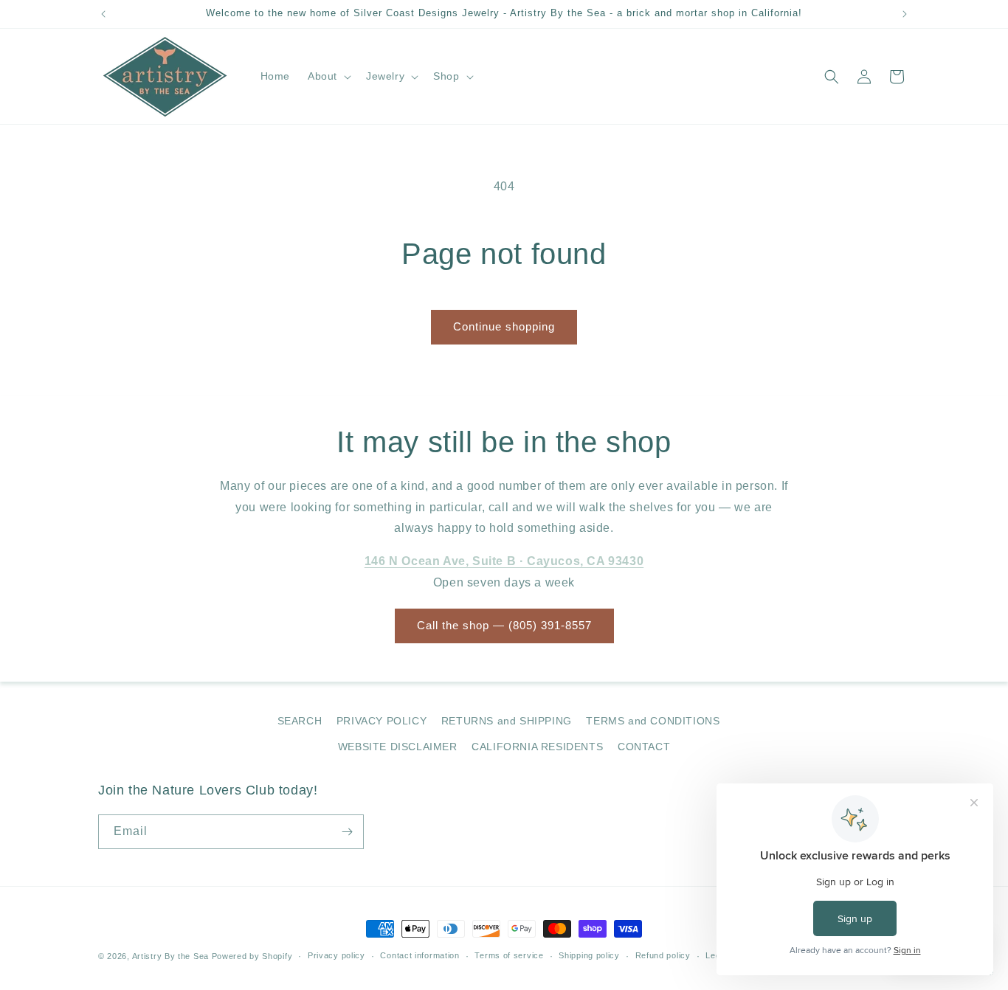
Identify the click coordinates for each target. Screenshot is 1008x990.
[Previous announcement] (103, 14)
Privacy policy (336, 955)
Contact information (419, 955)
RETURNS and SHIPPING (506, 721)
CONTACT (644, 746)
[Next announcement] (904, 14)
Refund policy (663, 955)
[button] (328, 75)
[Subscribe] (347, 831)
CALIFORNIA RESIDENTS (537, 746)
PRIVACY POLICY (381, 721)
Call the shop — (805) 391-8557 (504, 625)
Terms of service (508, 955)
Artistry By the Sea (172, 956)
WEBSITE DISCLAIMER (398, 746)
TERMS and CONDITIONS (652, 721)
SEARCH (299, 721)
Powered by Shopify (252, 956)
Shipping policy (589, 955)
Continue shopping (504, 326)
